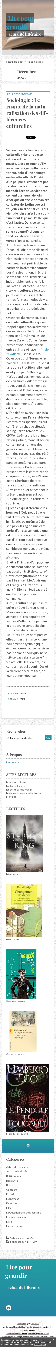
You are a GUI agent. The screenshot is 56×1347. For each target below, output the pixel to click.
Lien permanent (18, 693)
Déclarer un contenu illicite (16, 1334)
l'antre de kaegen (15, 786)
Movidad (11, 796)
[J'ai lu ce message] (53, 1340)
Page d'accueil (35, 61)
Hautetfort (35, 1324)
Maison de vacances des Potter (23, 793)
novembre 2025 (14, 61)
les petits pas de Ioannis (19, 789)
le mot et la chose (16, 782)
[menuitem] (16, 61)
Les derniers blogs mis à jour (14, 1327)
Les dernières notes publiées (38, 1327)
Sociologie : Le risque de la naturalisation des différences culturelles (27, 112)
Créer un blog (22, 1324)
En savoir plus (40, 1344)
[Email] (28, 1145)
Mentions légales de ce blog (38, 1334)
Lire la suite (12, 762)
